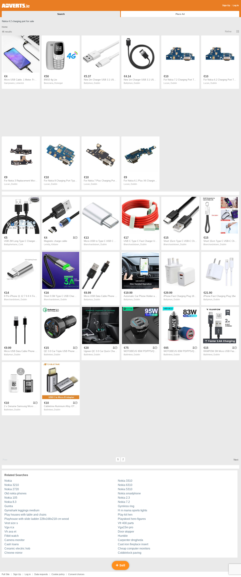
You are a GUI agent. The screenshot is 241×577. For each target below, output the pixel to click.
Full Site (6, 574)
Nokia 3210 (11, 484)
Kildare (54, 244)
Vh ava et (10, 531)
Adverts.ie (15, 6)
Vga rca (9, 527)
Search (61, 14)
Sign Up (226, 5)
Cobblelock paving (129, 552)
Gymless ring (126, 506)
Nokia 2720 (11, 489)
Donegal (58, 83)
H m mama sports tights (132, 510)
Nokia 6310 (125, 484)
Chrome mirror (13, 552)
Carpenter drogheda (130, 540)
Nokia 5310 (125, 489)
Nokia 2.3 (124, 497)
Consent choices (76, 574)
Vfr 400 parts (126, 523)
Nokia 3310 (125, 480)
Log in (28, 574)
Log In (236, 5)
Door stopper (126, 531)
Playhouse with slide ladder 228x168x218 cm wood (36, 518)
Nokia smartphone (129, 493)
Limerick (20, 83)
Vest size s (11, 523)
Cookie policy (58, 574)
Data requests (41, 574)
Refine (228, 31)
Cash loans (11, 544)
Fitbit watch (11, 535)
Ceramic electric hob (17, 548)
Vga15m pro (125, 527)
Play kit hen (125, 514)
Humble (123, 535)
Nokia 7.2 (124, 501)
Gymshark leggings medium (21, 510)
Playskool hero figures (132, 518)
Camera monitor (14, 540)
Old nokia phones (15, 493)
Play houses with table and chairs (25, 514)
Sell (122, 565)
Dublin (97, 83)
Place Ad (180, 14)
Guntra (8, 506)
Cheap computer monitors (134, 548)
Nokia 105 (10, 497)
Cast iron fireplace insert (133, 544)
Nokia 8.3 (10, 501)
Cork (21, 244)
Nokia (8, 480)
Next (236, 459)
